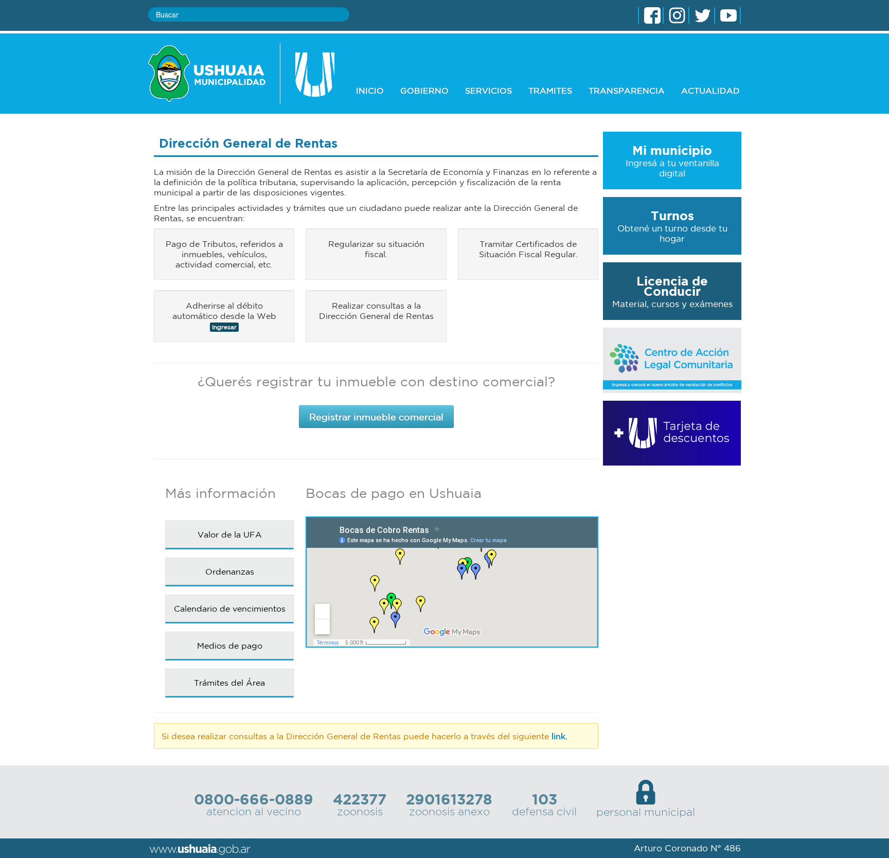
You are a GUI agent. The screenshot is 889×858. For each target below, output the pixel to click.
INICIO (370, 90)
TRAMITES (550, 90)
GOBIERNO (424, 90)
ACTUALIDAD (710, 90)
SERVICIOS (488, 90)
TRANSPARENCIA (627, 90)
